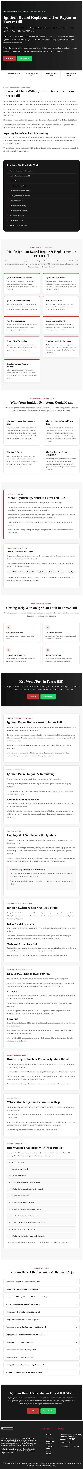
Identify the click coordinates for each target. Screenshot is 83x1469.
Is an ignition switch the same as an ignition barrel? (25, 1365)
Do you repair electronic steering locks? (21, 1350)
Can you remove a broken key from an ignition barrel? (26, 1327)
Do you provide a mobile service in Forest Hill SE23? (25, 1335)
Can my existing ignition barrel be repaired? (22, 1289)
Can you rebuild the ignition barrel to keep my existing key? (28, 1297)
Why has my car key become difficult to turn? (23, 1304)
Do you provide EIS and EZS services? (20, 1357)
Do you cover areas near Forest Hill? (20, 1342)
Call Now (9, 58)
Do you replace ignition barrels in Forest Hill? (23, 1282)
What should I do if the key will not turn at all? (23, 1312)
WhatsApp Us (24, 58)
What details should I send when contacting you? (24, 1372)
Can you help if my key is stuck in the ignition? (23, 1320)
